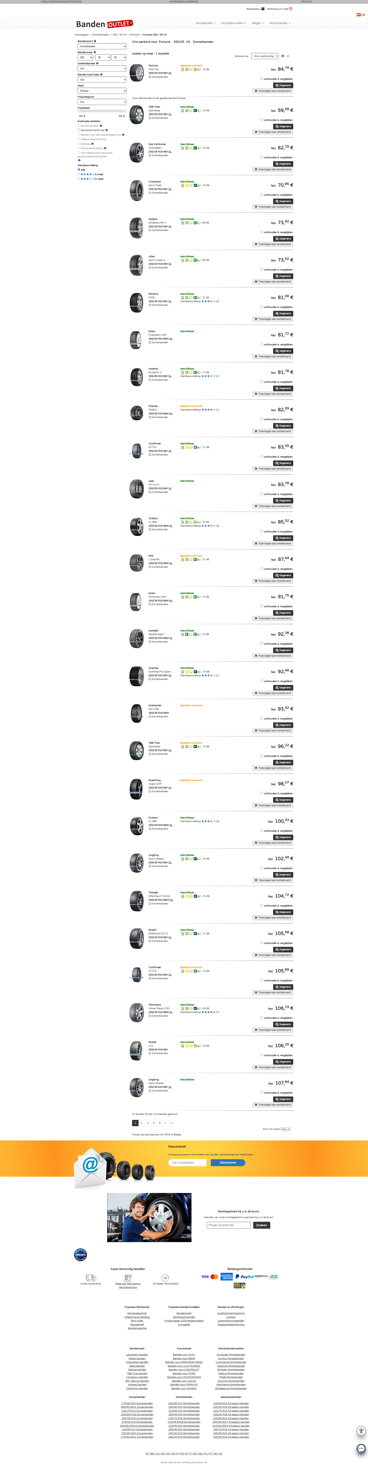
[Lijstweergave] (282, 56)
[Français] (362, 14)
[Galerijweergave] (288, 56)
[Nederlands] (358, 14)
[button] (361, 1430)
